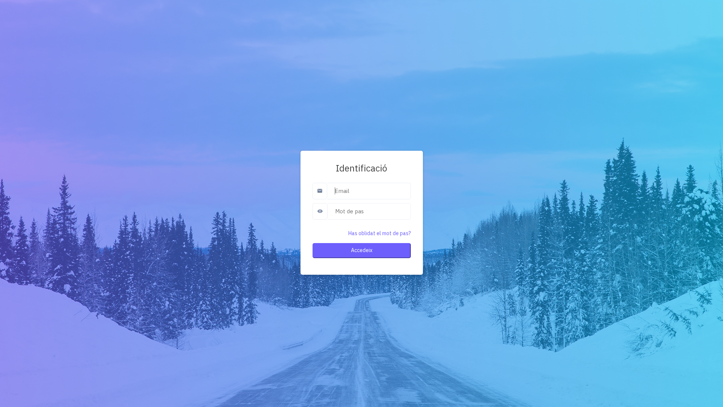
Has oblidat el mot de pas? (379, 233)
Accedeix (361, 250)
